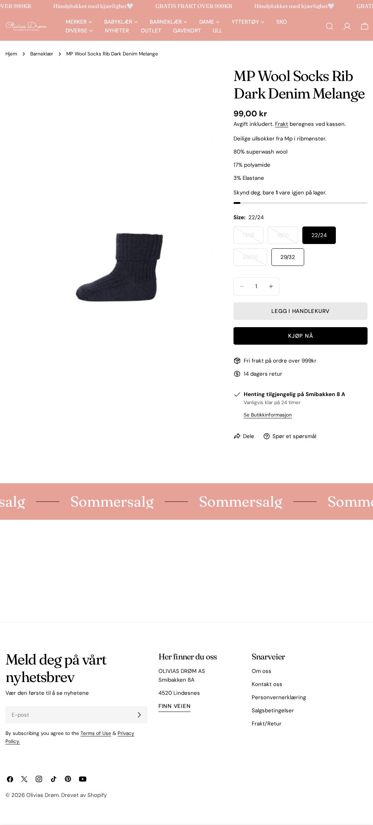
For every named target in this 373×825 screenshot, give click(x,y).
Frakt (281, 124)
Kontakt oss (267, 684)
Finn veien (174, 706)
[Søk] (329, 26)
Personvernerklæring (279, 697)
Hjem (11, 54)
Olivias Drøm (42, 795)
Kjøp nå (300, 336)
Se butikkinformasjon (268, 415)
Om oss (261, 671)
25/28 (255, 259)
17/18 (253, 238)
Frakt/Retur (267, 723)
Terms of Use (96, 733)
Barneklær (41, 54)
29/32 (287, 257)
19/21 (287, 238)
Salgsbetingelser (273, 710)
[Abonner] (139, 715)
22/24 (319, 235)
